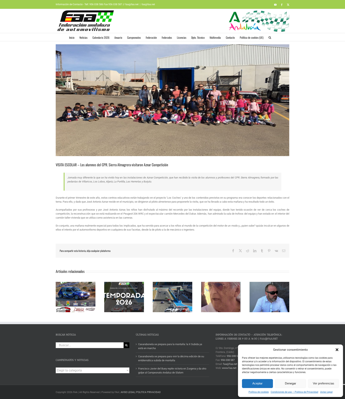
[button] (337, 350)
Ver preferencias (323, 383)
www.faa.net (229, 367)
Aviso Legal (326, 392)
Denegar (290, 383)
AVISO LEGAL (128, 392)
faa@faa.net (148, 4)
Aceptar (257, 383)
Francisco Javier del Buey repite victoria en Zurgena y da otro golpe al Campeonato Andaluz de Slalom (172, 370)
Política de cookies (259, 392)
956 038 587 (228, 359)
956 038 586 (234, 355)
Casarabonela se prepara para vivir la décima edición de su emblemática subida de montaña (171, 358)
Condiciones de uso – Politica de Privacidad (294, 392)
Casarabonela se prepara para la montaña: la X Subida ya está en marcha (170, 346)
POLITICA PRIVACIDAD (148, 392)
